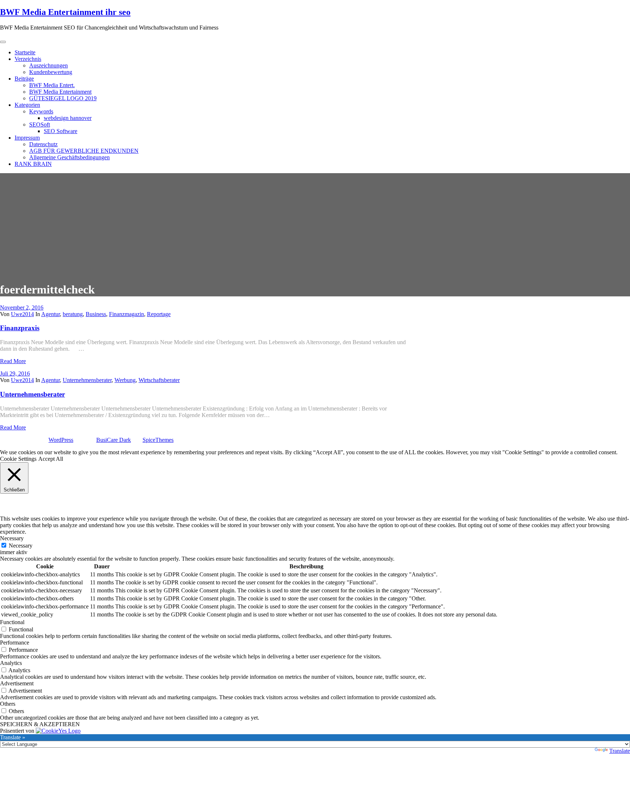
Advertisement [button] (17, 683)
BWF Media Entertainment (60, 92)
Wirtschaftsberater (159, 380)
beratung (73, 314)
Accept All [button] (50, 459)
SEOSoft (39, 124)
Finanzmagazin (126, 314)
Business (96, 314)
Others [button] (7, 704)
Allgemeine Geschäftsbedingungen (69, 157)
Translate (619, 751)
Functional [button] (12, 622)
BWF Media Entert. (52, 85)
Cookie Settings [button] (18, 459)
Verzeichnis (28, 59)
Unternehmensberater (87, 380)
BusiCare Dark (113, 440)
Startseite (25, 52)
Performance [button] (14, 642)
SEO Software (60, 131)
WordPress (60, 440)
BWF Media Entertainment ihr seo (65, 12)
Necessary (20, 545)
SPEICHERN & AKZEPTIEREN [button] (40, 724)
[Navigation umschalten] (3, 42)
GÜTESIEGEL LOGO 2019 (63, 98)
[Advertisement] (315, 224)
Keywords (41, 111)
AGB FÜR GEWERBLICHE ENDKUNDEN (84, 151)
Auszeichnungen (48, 65)
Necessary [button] (12, 538)
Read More (13, 361)
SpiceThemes (158, 440)
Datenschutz (43, 144)
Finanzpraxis (19, 328)
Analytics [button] (11, 663)
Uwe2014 (22, 314)
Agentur (50, 314)
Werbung (125, 380)
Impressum (27, 138)
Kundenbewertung (50, 72)
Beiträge (24, 78)
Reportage (159, 314)
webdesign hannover (68, 118)
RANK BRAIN (33, 164)
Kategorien (27, 105)
